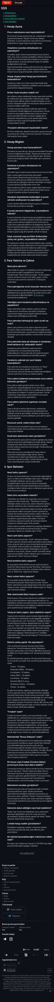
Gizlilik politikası (9, 871)
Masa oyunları (9, 901)
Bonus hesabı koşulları (12, 882)
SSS (5, 885)
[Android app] (10, 970)
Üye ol (6, 3)
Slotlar (6, 896)
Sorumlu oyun (9, 873)
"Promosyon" (38, 295)
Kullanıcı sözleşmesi (11, 868)
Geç (3, 930)
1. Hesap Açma (9, 13)
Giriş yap (18, 3)
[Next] (50, 955)
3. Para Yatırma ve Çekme (14, 19)
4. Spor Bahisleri (9, 21)
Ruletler (6, 899)
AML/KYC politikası (10, 876)
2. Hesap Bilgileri (10, 16)
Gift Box (6, 887)
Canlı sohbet (16, 910)
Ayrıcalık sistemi (10, 890)
